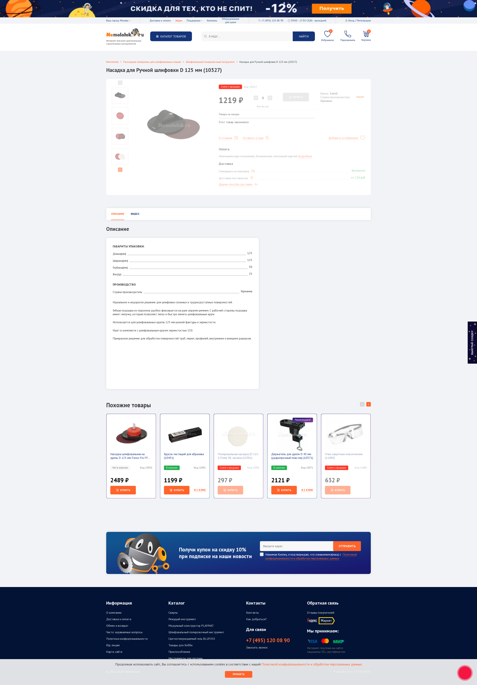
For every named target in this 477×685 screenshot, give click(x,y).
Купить (179, 490)
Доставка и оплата (160, 20)
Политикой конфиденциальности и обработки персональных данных (311, 556)
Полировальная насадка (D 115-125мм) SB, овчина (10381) (238, 456)
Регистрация (364, 20)
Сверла (173, 612)
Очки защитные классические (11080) (344, 456)
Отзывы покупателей (320, 612)
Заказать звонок (257, 647)
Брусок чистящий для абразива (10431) (184, 456)
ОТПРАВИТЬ (347, 546)
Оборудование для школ (230, 20)
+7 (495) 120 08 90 (268, 640)
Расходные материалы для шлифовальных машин (152, 62)
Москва (124, 20)
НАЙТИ (304, 36)
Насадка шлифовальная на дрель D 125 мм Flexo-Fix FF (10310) (129, 456)
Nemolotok (112, 62)
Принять (238, 674)
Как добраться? (256, 619)
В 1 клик (200, 490)
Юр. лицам (113, 645)
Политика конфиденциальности (127, 638)
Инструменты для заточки (185, 658)
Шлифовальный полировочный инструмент (210, 62)
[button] (368, 404)
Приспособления (179, 652)
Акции (178, 20)
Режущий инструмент (182, 619)
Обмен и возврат (117, 625)
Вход (351, 20)
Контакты (212, 20)
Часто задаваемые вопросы (124, 632)
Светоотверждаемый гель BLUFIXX (191, 638)
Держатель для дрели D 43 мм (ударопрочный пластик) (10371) (292, 456)
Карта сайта (114, 652)
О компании (113, 612)
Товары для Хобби (180, 645)
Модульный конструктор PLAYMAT (191, 625)
